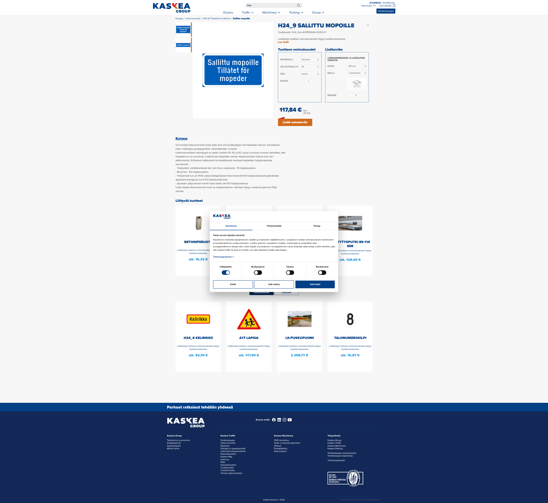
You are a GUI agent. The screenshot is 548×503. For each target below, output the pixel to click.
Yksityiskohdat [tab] (274, 226)
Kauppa (179, 18)
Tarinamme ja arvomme (178, 440)
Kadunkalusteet (228, 454)
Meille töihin (173, 448)
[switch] (258, 272)
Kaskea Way (226, 456)
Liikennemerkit (193, 18)
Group (316, 12)
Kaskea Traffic (334, 443)
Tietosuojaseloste (336, 460)
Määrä (284, 81)
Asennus (224, 459)
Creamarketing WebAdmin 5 (367, 499)
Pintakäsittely (280, 448)
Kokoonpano (280, 451)
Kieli (282, 73)
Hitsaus (277, 445)
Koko (331, 66)
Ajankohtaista (174, 445)
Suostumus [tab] (231, 226)
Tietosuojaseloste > (223, 257)
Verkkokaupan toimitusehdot (342, 453)
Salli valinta (274, 284)
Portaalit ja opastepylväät (232, 448)
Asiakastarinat (174, 443)
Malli (331, 73)
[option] (233, 70)
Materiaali (286, 59)
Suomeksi (375, 2)
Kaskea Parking (335, 448)
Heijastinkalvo (289, 66)
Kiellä (233, 284)
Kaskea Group (334, 440)
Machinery (269, 12)
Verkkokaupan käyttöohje (340, 455)
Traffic (246, 12)
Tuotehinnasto (227, 470)
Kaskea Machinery (337, 445)
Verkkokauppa (386, 11)
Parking (294, 12)
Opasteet (225, 445)
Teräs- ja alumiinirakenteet (287, 443)
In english (389, 2)
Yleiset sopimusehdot (231, 473)
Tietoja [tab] (316, 226)
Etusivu (228, 12)
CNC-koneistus (281, 440)
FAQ (222, 462)
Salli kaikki (315, 284)
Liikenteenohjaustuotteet (233, 451)
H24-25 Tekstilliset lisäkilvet (216, 18)
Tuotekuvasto (227, 467)
